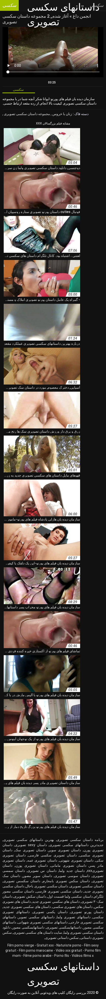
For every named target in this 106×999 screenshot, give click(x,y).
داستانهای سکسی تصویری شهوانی (43, 922)
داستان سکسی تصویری (87, 886)
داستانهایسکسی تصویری (64, 927)
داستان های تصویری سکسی (73, 907)
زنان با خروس (62, 114)
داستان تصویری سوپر (65, 850)
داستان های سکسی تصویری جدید (27, 907)
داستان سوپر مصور (37, 876)
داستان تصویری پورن (31, 865)
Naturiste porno (68, 945)
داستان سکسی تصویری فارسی (59, 891)
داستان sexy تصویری (31, 845)
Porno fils (61, 956)
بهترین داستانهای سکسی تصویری (28, 840)
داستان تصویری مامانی (68, 865)
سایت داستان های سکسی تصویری (37, 932)
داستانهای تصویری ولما (73, 917)
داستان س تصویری (41, 871)
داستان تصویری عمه (42, 860)
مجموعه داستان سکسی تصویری (26, 114)
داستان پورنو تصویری (87, 912)
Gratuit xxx (45, 945)
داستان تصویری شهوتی (76, 860)
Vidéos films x (83, 956)
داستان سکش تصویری (30, 896)
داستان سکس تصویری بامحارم (66, 881)
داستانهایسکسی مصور (28, 927)
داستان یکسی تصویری (50, 912)
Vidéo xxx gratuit (69, 950)
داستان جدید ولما (72, 871)
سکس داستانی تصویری (62, 938)
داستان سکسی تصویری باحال (47, 886)
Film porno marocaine (36, 950)
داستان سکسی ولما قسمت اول (70, 896)
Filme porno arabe (37, 956)
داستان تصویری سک (30, 850)
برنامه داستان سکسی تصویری (80, 840)
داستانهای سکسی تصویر (36, 917)
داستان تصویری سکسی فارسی (52, 855)
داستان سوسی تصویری (72, 876)
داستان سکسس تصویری (21, 881)
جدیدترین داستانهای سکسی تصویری (76, 845)
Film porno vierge (20, 945)
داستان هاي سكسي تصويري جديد (56, 902)
